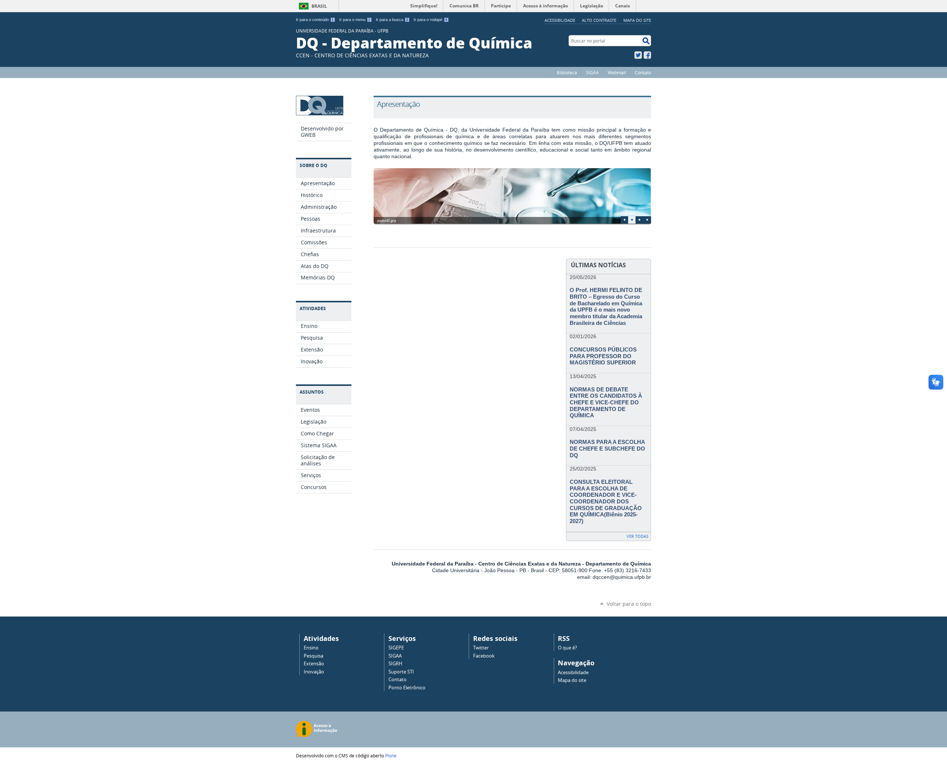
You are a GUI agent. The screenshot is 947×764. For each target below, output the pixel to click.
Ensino (311, 648)
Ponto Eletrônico (406, 688)
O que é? (567, 648)
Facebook (647, 55)
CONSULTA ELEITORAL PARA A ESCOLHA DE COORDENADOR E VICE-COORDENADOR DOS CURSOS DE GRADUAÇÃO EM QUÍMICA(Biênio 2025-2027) (606, 501)
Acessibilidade (560, 20)
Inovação (314, 672)
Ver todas (637, 536)
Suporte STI (401, 672)
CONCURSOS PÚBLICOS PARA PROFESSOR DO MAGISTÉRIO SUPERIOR (603, 356)
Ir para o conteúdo (315, 19)
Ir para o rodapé (430, 19)
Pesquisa (313, 656)
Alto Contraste (599, 20)
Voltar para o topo (629, 603)
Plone (391, 755)
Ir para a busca (392, 19)
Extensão (314, 664)
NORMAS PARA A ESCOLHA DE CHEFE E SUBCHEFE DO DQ (607, 448)
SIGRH (395, 664)
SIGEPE (396, 648)
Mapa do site (637, 20)
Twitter (638, 55)
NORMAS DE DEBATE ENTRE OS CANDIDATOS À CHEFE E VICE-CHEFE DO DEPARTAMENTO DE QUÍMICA (606, 403)
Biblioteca (567, 72)
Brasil (319, 6)
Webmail (617, 72)
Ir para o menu (354, 19)
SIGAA (592, 72)
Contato (643, 72)
